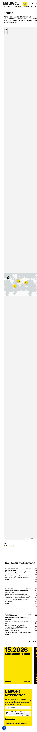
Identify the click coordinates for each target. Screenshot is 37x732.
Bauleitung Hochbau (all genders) (16, 590)
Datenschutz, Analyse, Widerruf (16, 723)
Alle (5, 543)
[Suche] (29, 3)
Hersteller (8, 546)
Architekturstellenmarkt (19, 563)
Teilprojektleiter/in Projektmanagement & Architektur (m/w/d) (17, 617)
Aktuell (8, 7)
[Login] (32, 3)
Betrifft (28, 7)
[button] (8, 278)
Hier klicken (19, 714)
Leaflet (28, 539)
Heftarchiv (27, 681)
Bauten (18, 7)
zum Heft (8, 681)
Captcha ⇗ (26, 715)
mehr (7, 580)
